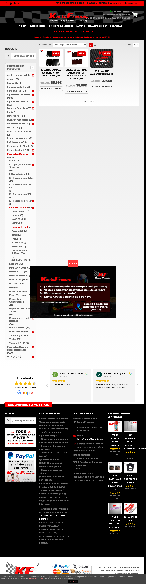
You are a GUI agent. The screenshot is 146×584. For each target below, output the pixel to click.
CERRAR (73, 264)
